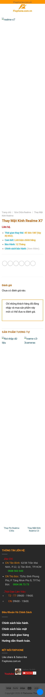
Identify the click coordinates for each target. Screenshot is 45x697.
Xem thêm (33, 248)
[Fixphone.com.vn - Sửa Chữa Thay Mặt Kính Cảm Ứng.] (23, 8)
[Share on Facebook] (10, 263)
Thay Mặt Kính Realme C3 (34, 529)
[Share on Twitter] (15, 263)
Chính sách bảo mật (14, 629)
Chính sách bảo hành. (15, 623)
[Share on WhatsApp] (4, 263)
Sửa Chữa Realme (22, 212)
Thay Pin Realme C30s (11, 529)
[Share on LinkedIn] (33, 263)
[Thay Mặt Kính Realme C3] (34, 431)
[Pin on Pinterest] (27, 263)
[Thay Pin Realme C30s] (11, 431)
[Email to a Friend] (21, 263)
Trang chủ (6, 212)
